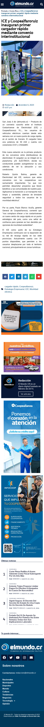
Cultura (5, 692)
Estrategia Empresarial (14, 289)
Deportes (6, 686)
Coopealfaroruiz (26, 287)
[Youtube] (18, 658)
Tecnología (7, 701)
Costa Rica (14, 11)
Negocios (6, 698)
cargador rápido (11, 287)
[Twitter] (11, 658)
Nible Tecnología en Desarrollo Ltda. (27, 716)
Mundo (5, 689)
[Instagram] (24, 658)
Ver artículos (26, 394)
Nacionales (7, 680)
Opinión (6, 704)
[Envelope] (31, 658)
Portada (4, 11)
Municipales (8, 683)
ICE (27, 289)
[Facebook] (4, 658)
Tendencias (7, 695)
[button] (2, 4)
